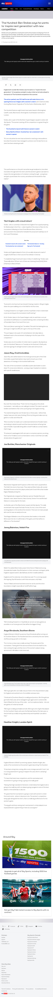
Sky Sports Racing (31, 958)
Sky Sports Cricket (31, 943)
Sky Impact (4, 978)
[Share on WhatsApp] (15, 85)
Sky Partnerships (5, 976)
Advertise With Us (6, 982)
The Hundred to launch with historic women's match (22, 129)
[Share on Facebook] (6, 85)
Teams (42, 8)
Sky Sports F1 (30, 947)
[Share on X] (11, 85)
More (48, 8)
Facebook (12, 926)
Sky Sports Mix (30, 960)
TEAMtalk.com (5, 941)
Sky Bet (3, 937)
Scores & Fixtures (27, 8)
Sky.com (4, 966)
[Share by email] (20, 85)
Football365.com (6, 943)
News (11, 8)
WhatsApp (7, 929)
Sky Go (3, 970)
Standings (36, 8)
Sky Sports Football (32, 941)
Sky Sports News (31, 954)
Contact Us (4, 990)
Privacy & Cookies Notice (18, 988)
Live (21, 8)
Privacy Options (29, 988)
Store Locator (5, 980)
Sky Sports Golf (31, 945)
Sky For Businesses (6, 974)
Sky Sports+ (30, 956)
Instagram (30, 926)
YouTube (40, 926)
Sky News (4, 968)
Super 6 (3, 939)
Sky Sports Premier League (33, 939)
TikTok (21, 926)
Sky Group (4, 972)
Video (16, 8)
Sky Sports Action (31, 952)
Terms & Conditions (6, 988)
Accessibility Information (41, 988)
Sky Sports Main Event (32, 937)
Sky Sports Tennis (31, 949)
